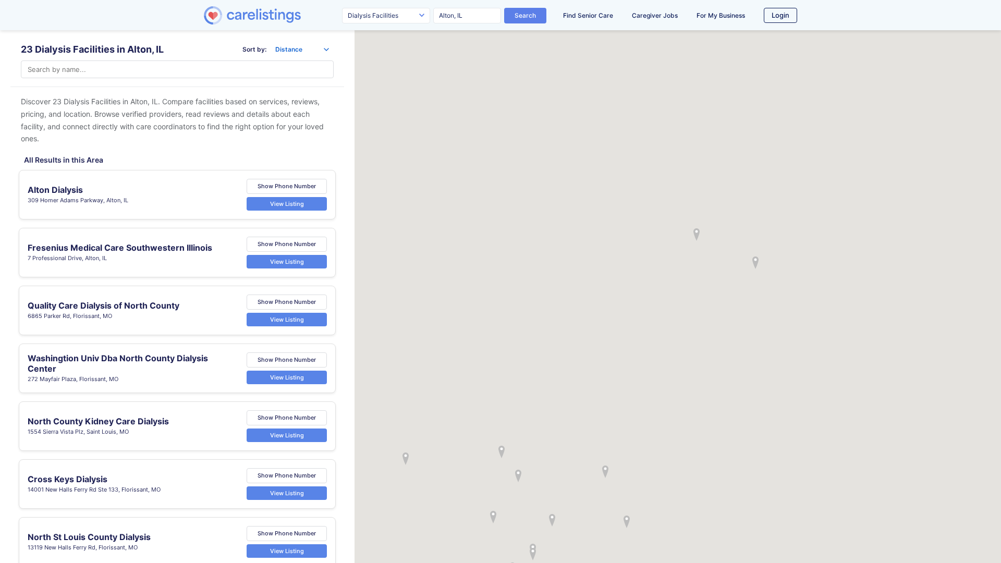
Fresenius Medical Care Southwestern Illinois (120, 247)
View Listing (287, 203)
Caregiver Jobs (655, 15)
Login (780, 15)
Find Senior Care (588, 15)
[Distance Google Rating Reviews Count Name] (302, 49)
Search (525, 15)
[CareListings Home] (282, 15)
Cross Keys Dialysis (67, 479)
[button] (696, 234)
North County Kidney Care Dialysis (98, 421)
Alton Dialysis (55, 190)
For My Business (721, 15)
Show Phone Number (287, 186)
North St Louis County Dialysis (89, 537)
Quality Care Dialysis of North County (103, 305)
